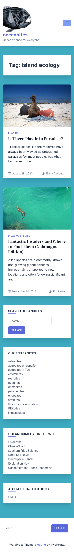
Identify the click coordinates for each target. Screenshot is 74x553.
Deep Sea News (18, 455)
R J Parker (59, 291)
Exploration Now (19, 463)
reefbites (14, 378)
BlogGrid (40, 544)
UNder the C (16, 442)
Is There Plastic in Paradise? (35, 139)
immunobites (16, 413)
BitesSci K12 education (23, 404)
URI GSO (14, 497)
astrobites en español (22, 365)
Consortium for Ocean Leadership (30, 468)
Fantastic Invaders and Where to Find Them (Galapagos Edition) (37, 246)
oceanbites (15, 35)
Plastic (13, 133)
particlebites (16, 391)
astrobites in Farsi (19, 370)
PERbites (14, 408)
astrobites (14, 361)
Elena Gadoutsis (56, 173)
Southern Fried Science (23, 450)
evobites (14, 383)
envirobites (15, 374)
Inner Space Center (20, 459)
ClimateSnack (17, 446)
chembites (15, 387)
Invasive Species (19, 235)
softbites (14, 400)
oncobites (14, 395)
